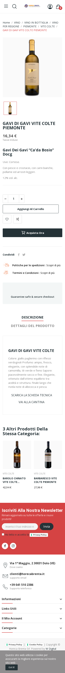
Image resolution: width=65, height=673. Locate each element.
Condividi (18, 254)
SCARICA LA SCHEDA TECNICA (31, 395)
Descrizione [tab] (32, 317)
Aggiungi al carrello (30, 209)
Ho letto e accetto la (25, 534)
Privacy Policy (40, 535)
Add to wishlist (7, 219)
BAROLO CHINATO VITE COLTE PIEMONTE (14, 480)
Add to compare (17, 219)
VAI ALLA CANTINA (31, 402)
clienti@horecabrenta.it (27, 574)
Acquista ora (35, 233)
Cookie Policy (35, 644)
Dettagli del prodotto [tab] (32, 326)
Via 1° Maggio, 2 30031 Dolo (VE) (32, 563)
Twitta (23, 254)
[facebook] (5, 546)
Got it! (11, 667)
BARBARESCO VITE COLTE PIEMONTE (45, 480)
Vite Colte (8, 474)
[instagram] (13, 546)
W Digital (51, 648)
